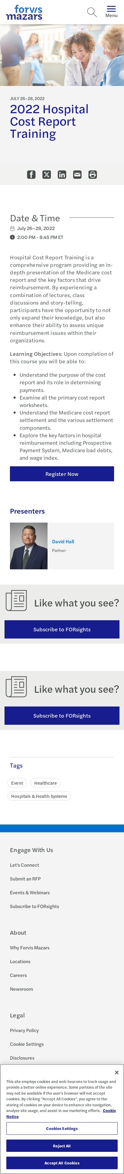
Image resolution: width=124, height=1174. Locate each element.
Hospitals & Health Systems (39, 796)
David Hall (63, 541)
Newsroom (21, 988)
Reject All (62, 1146)
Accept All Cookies (62, 1163)
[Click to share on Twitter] (46, 174)
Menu (111, 15)
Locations (20, 961)
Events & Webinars (30, 892)
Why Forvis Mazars (29, 947)
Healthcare (45, 783)
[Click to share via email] (77, 174)
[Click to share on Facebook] (31, 174)
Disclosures (22, 1057)
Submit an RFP (25, 878)
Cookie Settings (27, 1043)
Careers (18, 975)
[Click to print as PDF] (92, 174)
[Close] (116, 1072)
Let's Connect (24, 864)
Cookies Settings (62, 1128)
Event (17, 783)
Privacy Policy (24, 1030)
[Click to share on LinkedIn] (62, 174)
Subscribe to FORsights (62, 629)
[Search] (92, 12)
